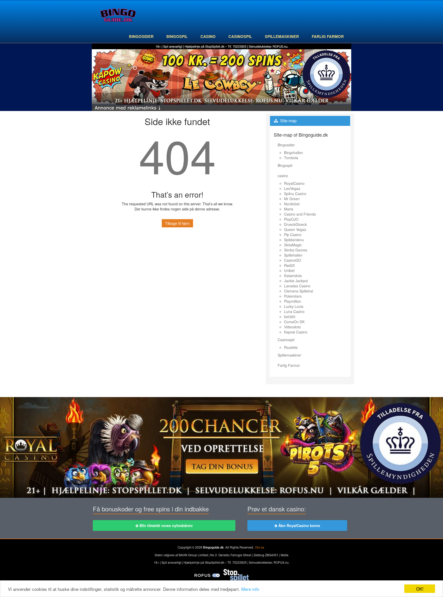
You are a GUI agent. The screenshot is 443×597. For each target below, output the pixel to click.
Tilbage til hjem (177, 223)
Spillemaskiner (282, 36)
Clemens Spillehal (298, 291)
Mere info (250, 589)
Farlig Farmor (328, 36)
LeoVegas (292, 188)
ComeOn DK (294, 321)
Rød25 (289, 265)
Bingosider (141, 36)
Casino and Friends (300, 214)
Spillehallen (293, 255)
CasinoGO (292, 260)
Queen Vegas (295, 229)
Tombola (291, 157)
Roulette (291, 347)
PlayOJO (291, 219)
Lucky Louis (293, 306)
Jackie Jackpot (296, 280)
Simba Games (295, 249)
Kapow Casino (295, 332)
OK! (420, 588)
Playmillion (292, 301)
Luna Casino (294, 311)
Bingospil (177, 36)
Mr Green (292, 198)
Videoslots (292, 326)
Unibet (289, 270)
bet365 (289, 316)
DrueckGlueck (295, 224)
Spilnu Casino (295, 193)
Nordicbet (292, 203)
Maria (288, 208)
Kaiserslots (293, 275)
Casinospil (240, 36)
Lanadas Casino (297, 285)
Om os (259, 547)
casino (208, 36)
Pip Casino (292, 234)
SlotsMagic (293, 244)
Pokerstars (292, 296)
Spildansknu (294, 239)
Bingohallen (293, 152)
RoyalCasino (294, 183)
